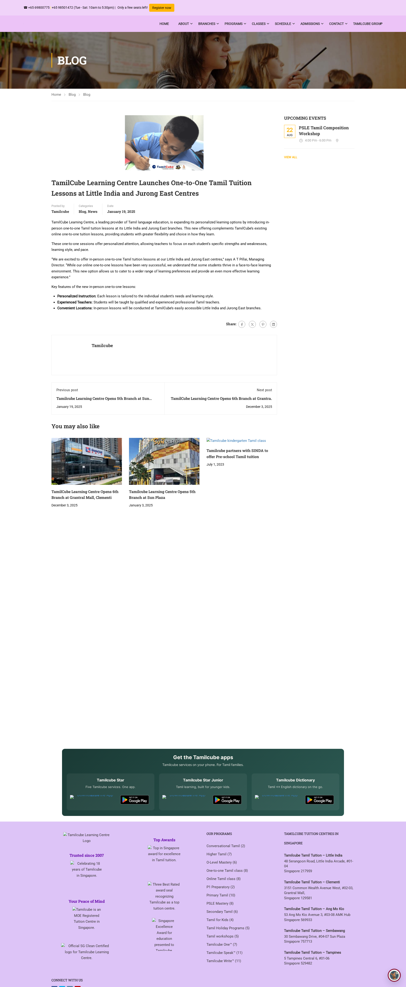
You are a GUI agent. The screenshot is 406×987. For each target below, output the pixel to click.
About (183, 24)
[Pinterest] (262, 324)
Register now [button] (161, 8)
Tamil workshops (220, 936)
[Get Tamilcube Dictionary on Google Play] (319, 800)
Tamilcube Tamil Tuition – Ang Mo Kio (314, 909)
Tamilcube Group (368, 24)
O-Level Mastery (220, 862)
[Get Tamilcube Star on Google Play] (134, 800)
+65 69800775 (39, 7)
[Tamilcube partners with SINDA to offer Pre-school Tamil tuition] (236, 441)
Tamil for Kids (218, 920)
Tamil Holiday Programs (226, 928)
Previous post (67, 390)
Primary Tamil (218, 895)
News (93, 211)
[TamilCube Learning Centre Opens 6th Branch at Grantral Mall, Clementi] (86, 461)
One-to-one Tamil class (225, 870)
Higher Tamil (217, 854)
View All (290, 157)
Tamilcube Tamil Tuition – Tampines (312, 952)
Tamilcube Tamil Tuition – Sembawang (314, 931)
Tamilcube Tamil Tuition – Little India (313, 855)
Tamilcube (60, 211)
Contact (336, 24)
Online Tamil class (221, 879)
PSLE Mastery (218, 903)
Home (164, 24)
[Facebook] (241, 324)
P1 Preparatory (218, 887)
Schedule (283, 24)
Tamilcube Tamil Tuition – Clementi (312, 882)
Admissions (310, 24)
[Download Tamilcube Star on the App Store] (93, 799)
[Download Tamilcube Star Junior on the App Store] (185, 799)
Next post (264, 390)
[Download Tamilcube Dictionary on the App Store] (278, 799)
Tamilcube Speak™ (221, 953)
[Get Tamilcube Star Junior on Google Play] (227, 800)
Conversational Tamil (224, 846)
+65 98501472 (62, 7)
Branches (206, 24)
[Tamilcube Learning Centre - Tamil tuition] (52, 24)
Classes (258, 24)
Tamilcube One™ (220, 944)
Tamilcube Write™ (221, 961)
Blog (72, 94)
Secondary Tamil (220, 912)
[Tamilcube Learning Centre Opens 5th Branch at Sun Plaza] (164, 461)
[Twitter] (252, 324)
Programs (233, 24)
